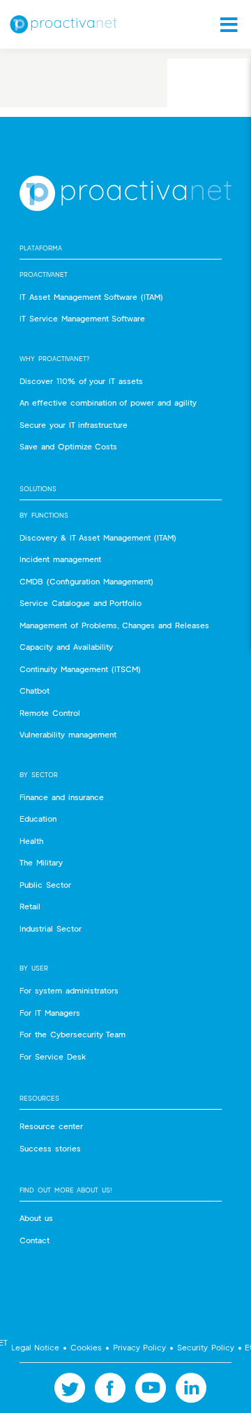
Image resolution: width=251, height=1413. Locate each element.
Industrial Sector (51, 928)
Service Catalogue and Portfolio (81, 602)
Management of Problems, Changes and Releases (114, 625)
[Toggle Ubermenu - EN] (224, 24)
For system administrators (69, 990)
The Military (41, 862)
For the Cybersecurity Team (73, 1034)
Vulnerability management (68, 734)
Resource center (51, 1126)
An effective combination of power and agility (108, 402)
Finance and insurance (62, 796)
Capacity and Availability (66, 646)
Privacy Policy (139, 1347)
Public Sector (45, 884)
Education (38, 818)
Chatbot (35, 690)
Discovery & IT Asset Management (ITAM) (98, 537)
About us (36, 1217)
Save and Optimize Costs (68, 446)
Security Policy (205, 1347)
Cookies (86, 1347)
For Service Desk (53, 1056)
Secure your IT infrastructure (74, 424)
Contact (35, 1240)
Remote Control (50, 712)
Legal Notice (35, 1347)
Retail (30, 906)
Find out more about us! (66, 1190)
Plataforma (41, 248)
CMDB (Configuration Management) (86, 581)
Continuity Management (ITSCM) (80, 668)
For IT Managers (50, 1012)
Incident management (60, 559)
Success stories (50, 1148)
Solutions (38, 489)
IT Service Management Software (82, 318)
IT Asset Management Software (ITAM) (91, 296)
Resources (39, 1098)
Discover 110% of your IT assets (81, 380)
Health (31, 840)
